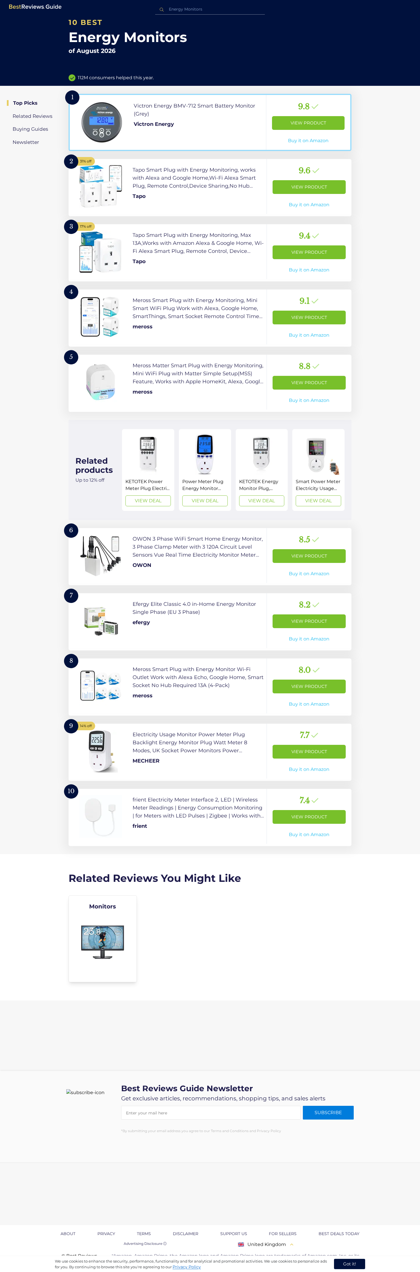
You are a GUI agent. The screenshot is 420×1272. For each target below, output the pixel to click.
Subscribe (328, 1112)
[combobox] (210, 9)
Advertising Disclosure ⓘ (145, 1243)
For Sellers (283, 1233)
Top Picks (25, 103)
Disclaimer (185, 1233)
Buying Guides (30, 129)
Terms (144, 1233)
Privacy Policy (187, 1266)
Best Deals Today (339, 1233)
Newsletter (26, 142)
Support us (233, 1233)
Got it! (349, 1264)
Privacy (106, 1233)
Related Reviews (32, 116)
